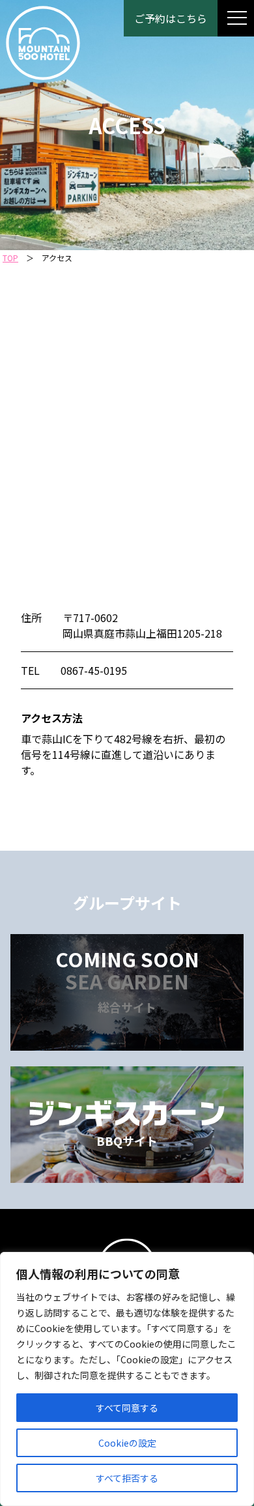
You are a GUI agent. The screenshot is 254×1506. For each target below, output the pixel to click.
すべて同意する (127, 1407)
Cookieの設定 (127, 1442)
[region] (127, 1379)
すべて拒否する (127, 1478)
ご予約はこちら (170, 18)
